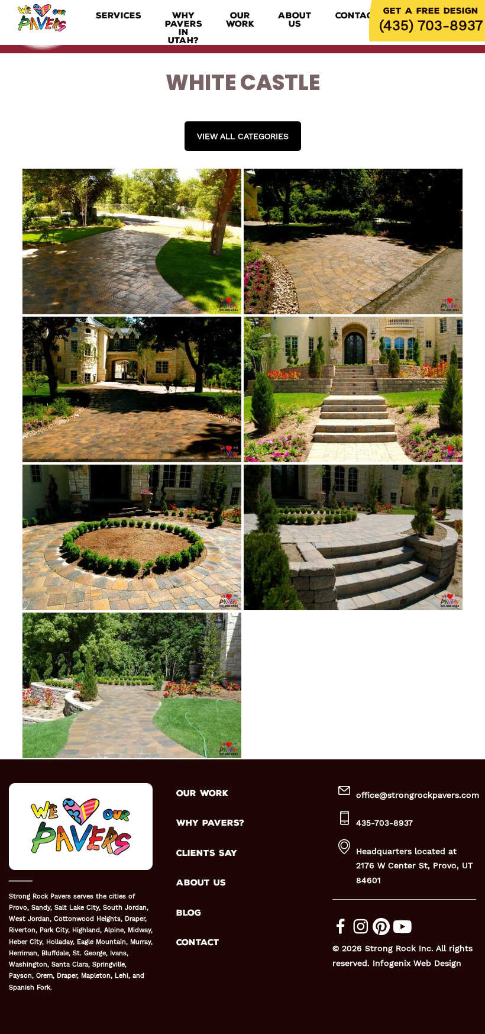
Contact (357, 16)
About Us (295, 20)
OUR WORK (202, 793)
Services (118, 16)
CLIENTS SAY (206, 853)
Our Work (240, 20)
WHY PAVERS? (210, 823)
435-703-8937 (384, 822)
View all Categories (243, 136)
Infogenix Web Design (417, 963)
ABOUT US (201, 883)
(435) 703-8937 (431, 25)
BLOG (188, 913)
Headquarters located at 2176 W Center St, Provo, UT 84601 (414, 865)
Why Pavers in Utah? (183, 28)
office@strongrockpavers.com (417, 795)
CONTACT (197, 943)
